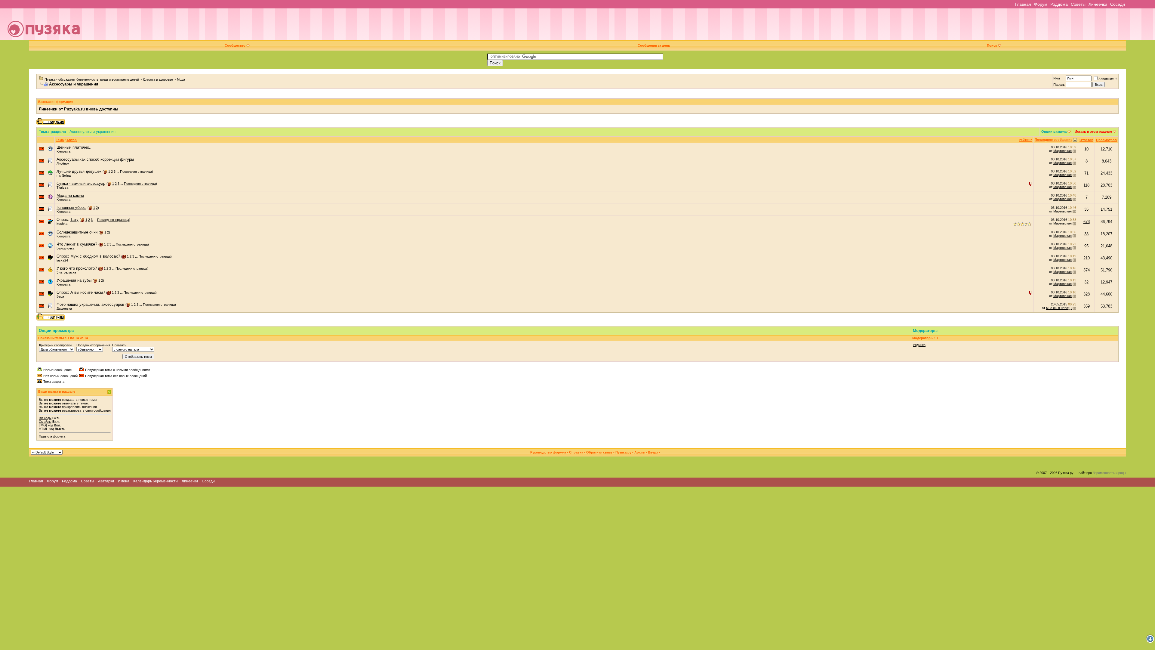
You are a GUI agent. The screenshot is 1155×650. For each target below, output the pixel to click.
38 (1086, 234)
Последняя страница (136, 171)
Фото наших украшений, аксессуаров (90, 304)
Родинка (919, 345)
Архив (639, 452)
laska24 (62, 260)
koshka (62, 223)
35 (1086, 209)
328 (1086, 294)
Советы (1078, 4)
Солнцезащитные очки (77, 232)
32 (1086, 282)
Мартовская (1062, 151)
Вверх (653, 452)
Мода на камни (70, 195)
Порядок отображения (93, 345)
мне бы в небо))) (1059, 308)
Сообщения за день (654, 45)
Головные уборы (71, 207)
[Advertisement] (618, 26)
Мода (181, 79)
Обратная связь (599, 452)
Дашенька (64, 308)
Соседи (1117, 4)
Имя (1056, 78)
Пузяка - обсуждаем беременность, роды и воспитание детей (92, 79)
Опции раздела (1054, 131)
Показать (119, 345)
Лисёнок (63, 163)
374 (1086, 270)
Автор (71, 140)
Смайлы (45, 421)
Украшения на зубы (74, 280)
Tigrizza (62, 187)
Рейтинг (1025, 140)
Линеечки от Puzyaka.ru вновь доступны (78, 109)
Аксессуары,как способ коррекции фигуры (95, 159)
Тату (74, 219)
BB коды (45, 418)
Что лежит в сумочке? (77, 244)
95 (1086, 246)
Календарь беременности (155, 481)
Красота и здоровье (158, 79)
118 (1086, 185)
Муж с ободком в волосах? (95, 256)
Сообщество (235, 45)
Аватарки (106, 481)
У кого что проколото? (77, 268)
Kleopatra (63, 151)
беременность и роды (1109, 473)
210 (1086, 258)
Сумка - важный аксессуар (81, 183)
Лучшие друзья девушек (79, 171)
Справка (576, 452)
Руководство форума (548, 452)
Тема (60, 140)
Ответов (1086, 140)
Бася (60, 296)
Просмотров (1106, 140)
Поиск (992, 45)
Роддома (1059, 4)
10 (1086, 149)
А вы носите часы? (87, 292)
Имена (123, 481)
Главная (1023, 4)
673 (1086, 221)
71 (1086, 173)
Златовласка (66, 272)
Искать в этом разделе (1093, 131)
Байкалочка (65, 248)
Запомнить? (1107, 79)
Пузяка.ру (623, 452)
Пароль (1059, 84)
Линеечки (1098, 4)
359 (1086, 306)
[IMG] (43, 425)
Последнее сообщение (1053, 139)
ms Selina (64, 175)
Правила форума (52, 436)
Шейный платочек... (75, 147)
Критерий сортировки (55, 345)
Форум (1040, 4)
